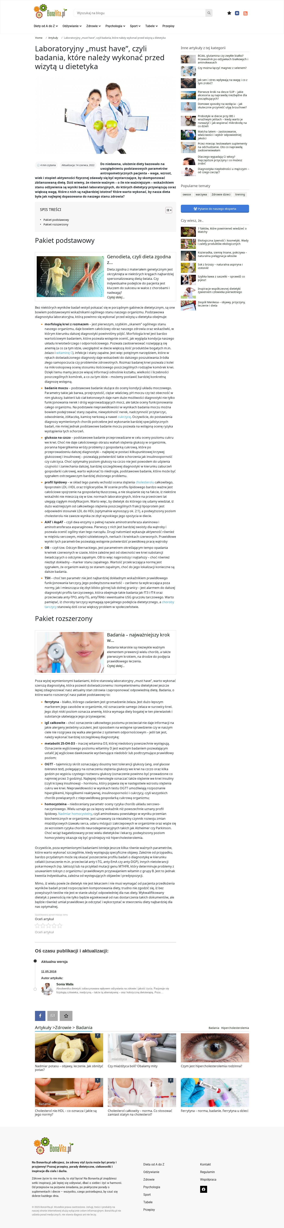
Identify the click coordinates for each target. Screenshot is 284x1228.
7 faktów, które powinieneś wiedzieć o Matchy (222, 230)
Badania (84, 1027)
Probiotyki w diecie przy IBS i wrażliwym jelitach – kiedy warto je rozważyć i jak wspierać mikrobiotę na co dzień (222, 121)
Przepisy (168, 26)
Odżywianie (71, 26)
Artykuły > (45, 1027)
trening (240, 194)
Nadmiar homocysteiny (75, 814)
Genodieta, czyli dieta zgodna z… (139, 259)
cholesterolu (145, 482)
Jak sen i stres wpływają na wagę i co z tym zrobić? (222, 81)
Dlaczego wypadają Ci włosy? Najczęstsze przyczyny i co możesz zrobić (220, 160)
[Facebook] (237, 13)
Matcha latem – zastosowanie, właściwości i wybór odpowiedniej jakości (219, 135)
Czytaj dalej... (116, 297)
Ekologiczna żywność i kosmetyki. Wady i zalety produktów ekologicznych (223, 242)
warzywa (201, 194)
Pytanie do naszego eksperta (216, 209)
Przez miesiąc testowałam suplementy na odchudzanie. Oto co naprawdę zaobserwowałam (222, 147)
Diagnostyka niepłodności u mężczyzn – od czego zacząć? (223, 170)
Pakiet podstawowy (56, 220)
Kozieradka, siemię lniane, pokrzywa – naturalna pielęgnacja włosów (222, 254)
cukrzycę (124, 417)
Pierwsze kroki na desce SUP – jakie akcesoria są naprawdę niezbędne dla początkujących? (222, 95)
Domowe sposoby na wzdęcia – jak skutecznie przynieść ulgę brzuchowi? (222, 105)
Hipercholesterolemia (235, 1028)
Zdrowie (92, 26)
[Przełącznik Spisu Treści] (166, 210)
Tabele (150, 26)
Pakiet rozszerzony (55, 224)
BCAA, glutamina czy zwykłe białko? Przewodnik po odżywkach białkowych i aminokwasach (223, 59)
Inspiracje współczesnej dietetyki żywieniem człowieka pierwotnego (220, 290)
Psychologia (113, 26)
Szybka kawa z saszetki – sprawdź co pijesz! (221, 278)
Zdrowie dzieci (221, 194)
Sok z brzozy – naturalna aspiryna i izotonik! (220, 266)
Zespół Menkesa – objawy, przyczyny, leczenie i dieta (221, 304)
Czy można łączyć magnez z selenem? (222, 68)
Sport (134, 26)
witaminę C (64, 353)
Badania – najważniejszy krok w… (138, 637)
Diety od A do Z (44, 26)
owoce (187, 194)
